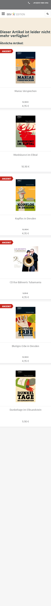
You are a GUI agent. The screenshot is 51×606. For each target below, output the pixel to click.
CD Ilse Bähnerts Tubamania (25, 282)
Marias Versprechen (26, 91)
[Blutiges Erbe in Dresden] (25, 322)
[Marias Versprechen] (25, 67)
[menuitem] (4, 13)
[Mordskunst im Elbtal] (25, 130)
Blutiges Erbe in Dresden (25, 346)
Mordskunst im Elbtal (25, 155)
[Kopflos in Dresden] (25, 194)
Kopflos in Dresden (25, 218)
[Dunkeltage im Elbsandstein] (25, 385)
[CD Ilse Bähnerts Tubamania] (25, 258)
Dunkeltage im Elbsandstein (25, 409)
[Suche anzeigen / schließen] (47, 13)
